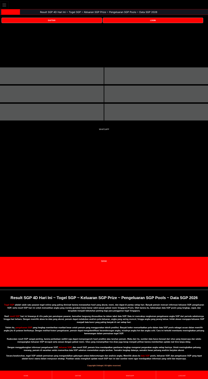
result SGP (15, 316)
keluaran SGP (65, 347)
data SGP (145, 356)
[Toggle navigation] (4, 5)
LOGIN (153, 20)
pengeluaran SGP (24, 327)
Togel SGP (9, 305)
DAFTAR (51, 20)
